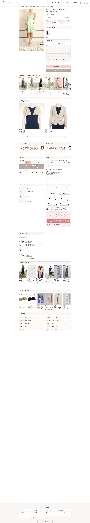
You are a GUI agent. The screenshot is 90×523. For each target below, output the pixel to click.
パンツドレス (35, 510)
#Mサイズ (37, 136)
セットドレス (35, 512)
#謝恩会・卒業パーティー (57, 136)
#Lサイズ (41, 136)
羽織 (46, 514)
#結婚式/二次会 (51, 136)
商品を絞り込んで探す (45, 521)
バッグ (34, 514)
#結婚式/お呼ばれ (45, 136)
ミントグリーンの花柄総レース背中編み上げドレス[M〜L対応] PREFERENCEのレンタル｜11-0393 (6, 2)
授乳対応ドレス (61, 510)
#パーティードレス (24, 136)
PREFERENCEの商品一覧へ (45, 282)
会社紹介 (71, 2)
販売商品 (34, 517)
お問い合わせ (76, 2)
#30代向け (33, 136)
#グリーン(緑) (21, 138)
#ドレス (20, 136)
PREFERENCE (51, 14)
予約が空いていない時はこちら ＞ (58, 43)
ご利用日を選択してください (58, 66)
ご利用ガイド (60, 2)
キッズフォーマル (22, 514)
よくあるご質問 (66, 2)
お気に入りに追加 (59, 70)
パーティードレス (22, 510)
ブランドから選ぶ (54, 2)
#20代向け (29, 136)
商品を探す (48, 2)
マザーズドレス (22, 512)
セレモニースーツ (62, 512)
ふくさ (20, 517)
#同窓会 (66, 136)
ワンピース (47, 512)
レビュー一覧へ (31, 258)
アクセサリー (61, 514)
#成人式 (63, 136)
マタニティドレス (48, 510)
